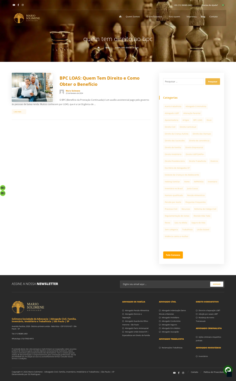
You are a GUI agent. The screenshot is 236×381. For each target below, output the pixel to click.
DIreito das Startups (202, 133)
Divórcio (214, 161)
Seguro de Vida (198, 222)
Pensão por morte (173, 202)
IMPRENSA (198, 181)
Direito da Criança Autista (176, 133)
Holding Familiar (172, 181)
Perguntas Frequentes (195, 202)
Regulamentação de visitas (177, 216)
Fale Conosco (173, 255)
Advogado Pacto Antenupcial (136, 328)
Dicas (209, 120)
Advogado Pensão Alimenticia (137, 310)
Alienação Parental (191, 113)
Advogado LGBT (172, 113)
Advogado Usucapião (170, 332)
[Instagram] (22, 5)
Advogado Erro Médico (171, 328)
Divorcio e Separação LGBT (209, 310)
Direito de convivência (199, 140)
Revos (167, 222)
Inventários (203, 356)
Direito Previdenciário (175, 161)
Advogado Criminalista (196, 106)
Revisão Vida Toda (202, 216)
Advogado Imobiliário (170, 317)
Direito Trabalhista (197, 161)
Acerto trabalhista (173, 106)
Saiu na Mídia (181, 222)
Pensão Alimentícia (196, 195)
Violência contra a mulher (176, 236)
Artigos (186, 120)
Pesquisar (212, 81)
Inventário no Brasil (174, 188)
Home (187, 181)
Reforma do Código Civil (205, 209)
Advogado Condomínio (171, 321)
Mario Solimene (73, 91)
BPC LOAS (197, 120)
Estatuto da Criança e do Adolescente (182, 174)
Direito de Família (173, 147)
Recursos (186, 209)
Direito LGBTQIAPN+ (195, 154)
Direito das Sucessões (175, 140)
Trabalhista (187, 229)
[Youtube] (14, 5)
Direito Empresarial (194, 147)
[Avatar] (62, 92)
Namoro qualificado (174, 195)
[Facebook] (18, 5)
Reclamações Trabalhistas (172, 347)
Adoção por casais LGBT (208, 314)
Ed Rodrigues (34, 374)
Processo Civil (171, 209)
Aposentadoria (171, 120)
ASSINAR (217, 284)
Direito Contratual (188, 127)
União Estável (203, 229)
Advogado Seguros (169, 324)
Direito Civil (170, 127)
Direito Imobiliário (173, 154)
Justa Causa (192, 188)
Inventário (212, 181)
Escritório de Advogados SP (177, 168)
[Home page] (98, 47)
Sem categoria (171, 229)
